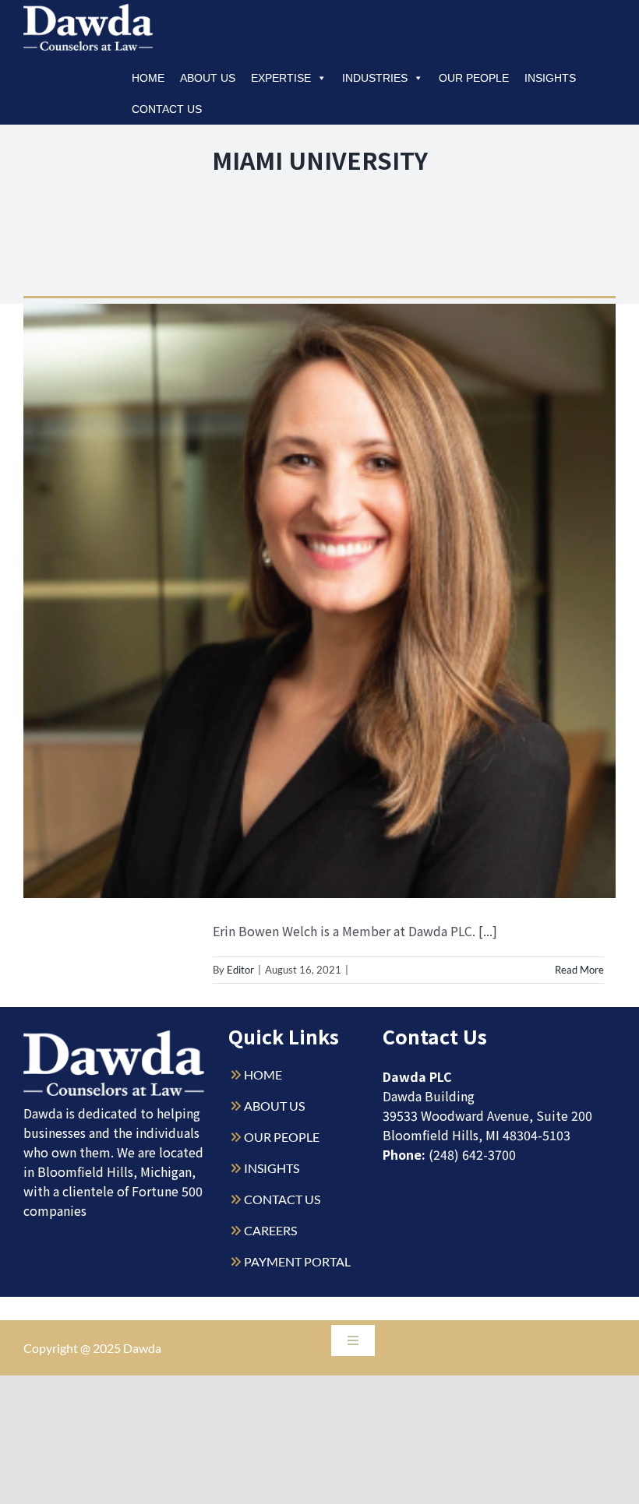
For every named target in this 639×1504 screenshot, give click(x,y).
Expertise (281, 78)
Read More (579, 969)
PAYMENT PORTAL (297, 1261)
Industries (375, 78)
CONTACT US (282, 1199)
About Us (207, 78)
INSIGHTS (271, 1168)
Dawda (142, 1347)
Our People (474, 78)
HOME (263, 1074)
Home (148, 78)
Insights (550, 78)
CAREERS (270, 1230)
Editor (240, 969)
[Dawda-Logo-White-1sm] (114, 1036)
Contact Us (167, 109)
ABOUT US (274, 1105)
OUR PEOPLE (282, 1136)
